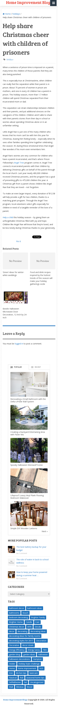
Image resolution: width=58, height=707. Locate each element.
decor (11, 631)
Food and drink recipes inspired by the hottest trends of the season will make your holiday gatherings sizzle (41, 278)
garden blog (14, 654)
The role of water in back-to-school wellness (32, 561)
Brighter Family (38, 617)
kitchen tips (21, 673)
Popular (18, 367)
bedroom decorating (18, 617)
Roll (21, 677)
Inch (41, 668)
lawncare (34, 673)
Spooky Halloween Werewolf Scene (26, 465)
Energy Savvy (34, 650)
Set (25, 682)
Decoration (41, 640)
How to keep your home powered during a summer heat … (31, 574)
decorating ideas (38, 631)
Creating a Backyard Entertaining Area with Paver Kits (27, 433)
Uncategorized (36, 682)
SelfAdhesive (15, 682)
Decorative (14, 645)
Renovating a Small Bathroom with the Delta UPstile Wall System (28, 400)
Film (45, 650)
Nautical (13, 677)
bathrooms (14, 612)
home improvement (27, 668)
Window (20, 687)
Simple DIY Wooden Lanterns (23, 528)
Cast (37, 622)
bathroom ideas (34, 608)
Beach (25, 612)
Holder (12, 663)
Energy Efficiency (16, 650)
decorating (22, 631)
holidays (16, 13)
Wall (11, 687)
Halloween (43, 654)
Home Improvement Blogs (15, 699)
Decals (38, 626)
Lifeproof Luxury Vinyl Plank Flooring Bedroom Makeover (27, 496)
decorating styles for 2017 (21, 640)
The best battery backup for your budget (31, 548)
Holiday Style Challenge (29, 663)
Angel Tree (19, 162)
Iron (11, 673)
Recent (38, 367)
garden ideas (29, 654)
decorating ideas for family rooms (24, 636)
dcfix (29, 626)
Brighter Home (16, 622)
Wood (29, 687)
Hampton (37, 659)
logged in (19, 343)
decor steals (28, 645)
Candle (29, 622)
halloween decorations (19, 659)
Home (8, 13)
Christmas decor (16, 626)
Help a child (8, 217)
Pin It (18, 241)
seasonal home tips (35, 677)
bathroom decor (16, 608)
